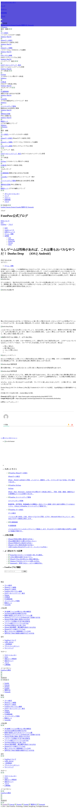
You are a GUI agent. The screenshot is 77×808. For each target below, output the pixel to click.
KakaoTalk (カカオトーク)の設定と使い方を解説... (26, 555)
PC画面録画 (8, 599)
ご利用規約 (8, 644)
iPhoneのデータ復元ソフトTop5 (15, 629)
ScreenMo (8, 605)
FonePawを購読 (6, 670)
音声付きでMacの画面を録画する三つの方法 (19, 633)
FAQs (6, 657)
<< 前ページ (5, 438)
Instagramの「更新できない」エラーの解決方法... (26, 563)
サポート (4, 9)
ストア (3, 6)
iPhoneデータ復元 (10, 589)
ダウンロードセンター (8, 2)
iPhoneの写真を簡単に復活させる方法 (17, 619)
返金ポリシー (9, 661)
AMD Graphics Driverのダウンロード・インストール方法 (28, 547)
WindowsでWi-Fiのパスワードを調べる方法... (25, 561)
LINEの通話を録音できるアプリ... (21, 557)
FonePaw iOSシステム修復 (13, 591)
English (3, 25)
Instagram (11, 239)
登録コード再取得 (11, 659)
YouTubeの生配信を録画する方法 (15, 613)
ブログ (3, 16)
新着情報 (4, 13)
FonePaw (3, 224)
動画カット (8, 603)
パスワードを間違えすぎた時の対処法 (17, 621)
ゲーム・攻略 (9, 234)
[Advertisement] (38, 305)
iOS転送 (7, 597)
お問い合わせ (9, 642)
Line (9, 238)
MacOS (9, 37)
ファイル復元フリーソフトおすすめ (17, 623)
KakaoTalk (11, 241)
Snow (10, 244)
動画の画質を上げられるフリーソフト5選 (18, 615)
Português (31, 25)
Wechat (10, 243)
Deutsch (13, 25)
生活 (6, 228)
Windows (3, 37)
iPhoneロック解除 (10, 587)
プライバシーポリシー (12, 646)
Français (8, 25)
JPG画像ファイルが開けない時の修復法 (18, 611)
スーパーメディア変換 (12, 601)
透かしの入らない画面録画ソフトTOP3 (18, 631)
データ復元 (8, 585)
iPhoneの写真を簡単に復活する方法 (21, 539)
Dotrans (7, 595)
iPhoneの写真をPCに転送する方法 (20, 543)
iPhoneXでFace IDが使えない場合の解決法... (24, 559)
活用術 (7, 236)
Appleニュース (9, 230)
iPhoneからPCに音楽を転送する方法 (21, 545)
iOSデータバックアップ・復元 (15, 593)
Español (18, 25)
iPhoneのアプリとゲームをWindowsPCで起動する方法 (22, 617)
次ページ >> (13, 438)
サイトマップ (9, 648)
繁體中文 (24, 25)
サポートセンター (11, 655)
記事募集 (8, 664)
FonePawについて (10, 640)
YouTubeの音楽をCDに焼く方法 (15, 625)
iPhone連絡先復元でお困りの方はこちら (22, 541)
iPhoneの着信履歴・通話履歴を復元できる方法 (20, 627)
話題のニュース (10, 232)
